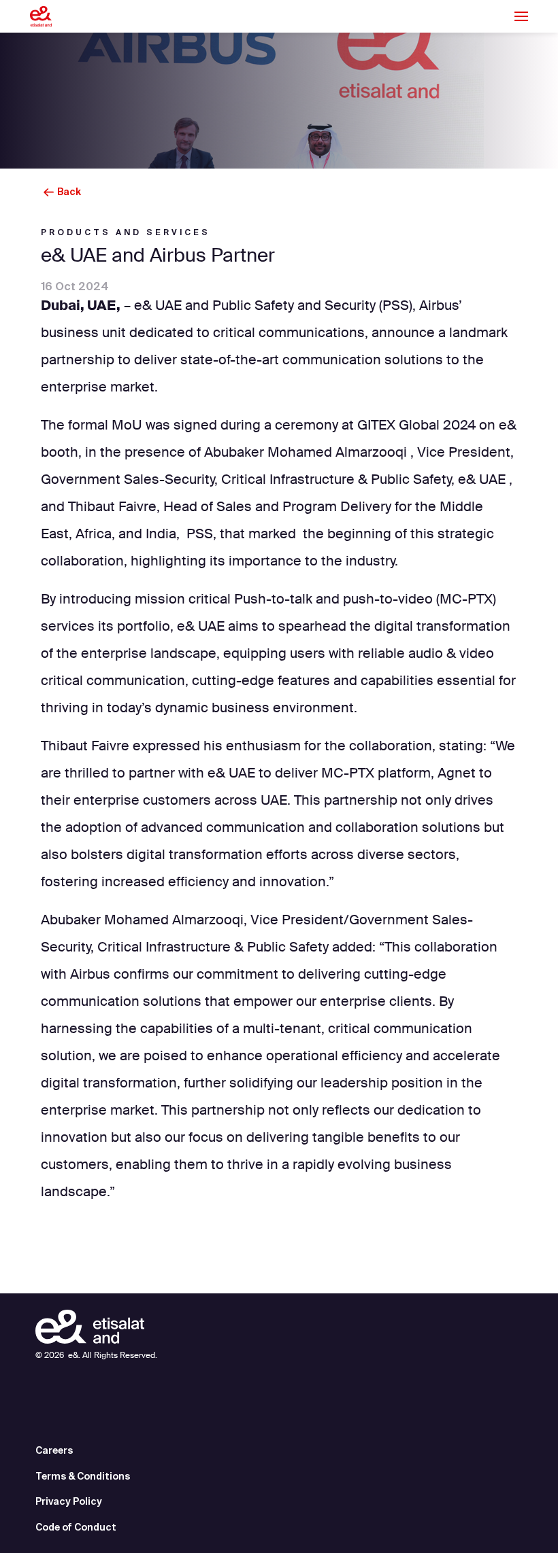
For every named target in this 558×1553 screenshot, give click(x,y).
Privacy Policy (68, 1501)
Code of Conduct (75, 1527)
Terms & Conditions (82, 1476)
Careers (54, 1450)
